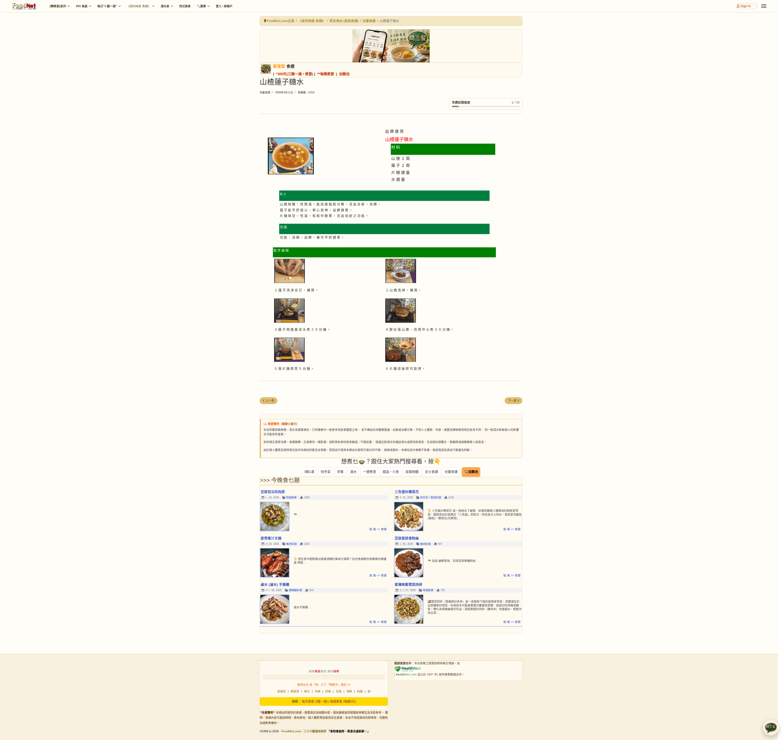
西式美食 (185, 6)
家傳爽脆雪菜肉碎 (408, 585)
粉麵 (360, 691)
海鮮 (349, 691)
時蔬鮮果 (291, 497)
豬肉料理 (291, 543)
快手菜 (326, 472)
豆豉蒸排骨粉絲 (407, 538)
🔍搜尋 (201, 6)
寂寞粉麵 (411, 472)
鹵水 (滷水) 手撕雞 (275, 585)
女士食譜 (431, 472)
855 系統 (81, 6)
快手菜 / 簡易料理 (430, 497)
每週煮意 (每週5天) (343, 701)
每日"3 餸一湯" (107, 6)
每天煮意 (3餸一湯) (315, 701)
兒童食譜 (265, 92)
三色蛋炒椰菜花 (407, 492)
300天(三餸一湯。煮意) (295, 74)
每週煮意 (327, 74)
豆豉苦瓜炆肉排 (273, 492)
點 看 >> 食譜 (378, 529)
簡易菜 (295, 691)
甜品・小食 (391, 472)
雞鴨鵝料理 (295, 590)
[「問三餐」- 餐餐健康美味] (391, 45)
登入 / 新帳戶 (224, 6)
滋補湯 (281, 691)
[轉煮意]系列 (58, 6)
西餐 (328, 691)
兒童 (339, 691)
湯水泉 (165, 6)
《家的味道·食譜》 (139, 6)
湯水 (353, 472)
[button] (771, 728)
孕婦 (317, 691)
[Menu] (763, 6)
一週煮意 (369, 472)
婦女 (307, 691)
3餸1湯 (309, 472)
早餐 (340, 472)
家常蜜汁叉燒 (271, 538)
